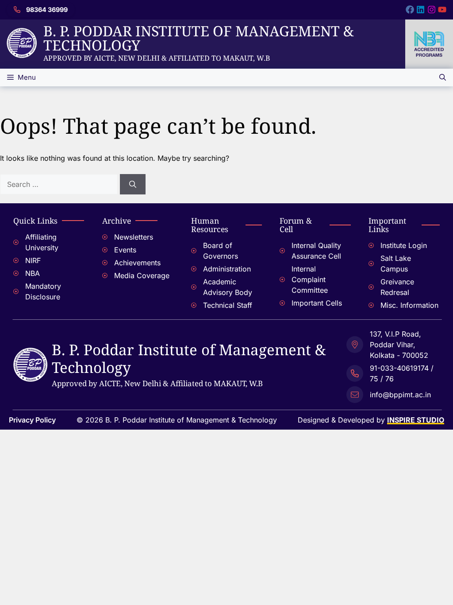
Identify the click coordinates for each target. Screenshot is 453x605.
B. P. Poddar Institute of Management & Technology (198, 37)
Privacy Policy (32, 419)
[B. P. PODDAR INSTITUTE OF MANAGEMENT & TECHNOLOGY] (30, 353)
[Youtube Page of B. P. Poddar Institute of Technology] (442, 9)
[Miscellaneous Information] (404, 306)
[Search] (133, 184)
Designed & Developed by (371, 419)
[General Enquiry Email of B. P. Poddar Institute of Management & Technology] (393, 393)
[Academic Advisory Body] (226, 288)
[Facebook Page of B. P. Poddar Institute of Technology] (410, 9)
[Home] (22, 33)
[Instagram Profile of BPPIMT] (431, 9)
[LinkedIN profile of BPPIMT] (420, 9)
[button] (442, 77)
